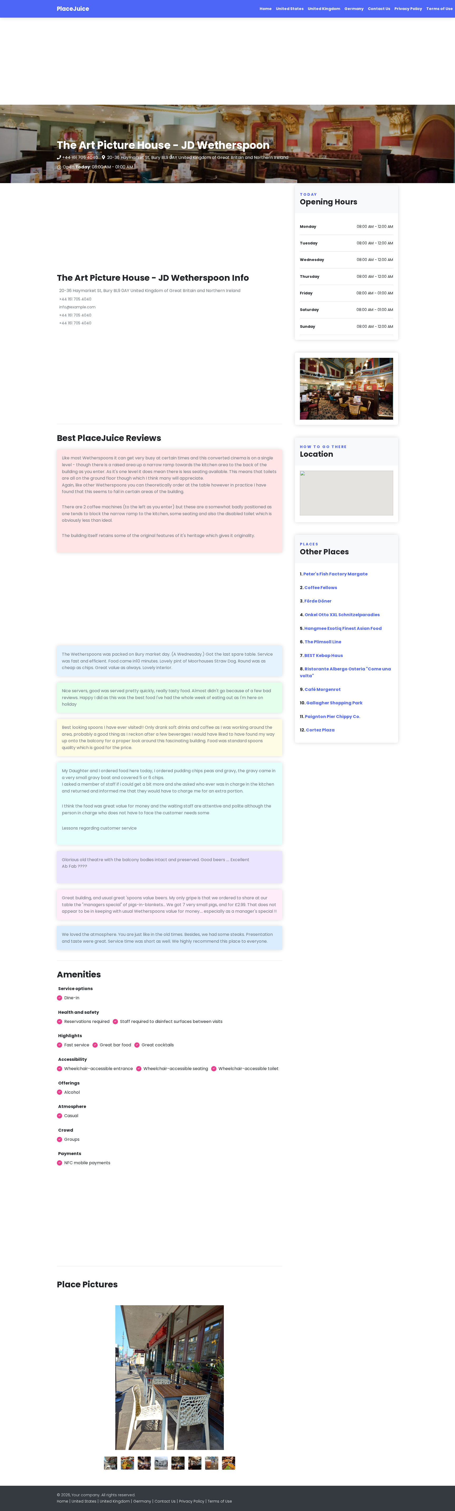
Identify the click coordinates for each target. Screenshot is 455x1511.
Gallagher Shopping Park (334, 703)
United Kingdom (324, 8)
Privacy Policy (408, 8)
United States (290, 8)
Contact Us (379, 8)
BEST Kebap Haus (323, 655)
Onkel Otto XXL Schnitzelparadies (342, 615)
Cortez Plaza (320, 730)
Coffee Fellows (320, 588)
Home (266, 8)
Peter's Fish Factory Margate (335, 574)
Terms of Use (439, 8)
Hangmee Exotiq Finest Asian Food (343, 628)
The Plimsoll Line (323, 642)
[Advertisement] (158, 61)
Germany (354, 8)
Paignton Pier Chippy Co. (332, 717)
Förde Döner (318, 601)
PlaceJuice (73, 9)
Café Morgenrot (323, 689)
